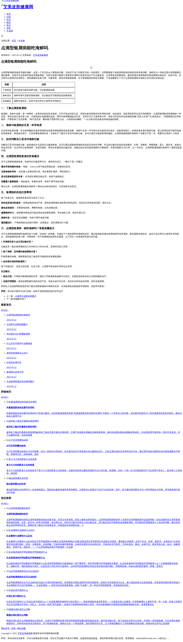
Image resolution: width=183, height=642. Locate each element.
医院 (8, 22)
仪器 (8, 17)
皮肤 (8, 28)
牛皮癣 (9, 31)
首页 (8, 14)
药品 (8, 19)
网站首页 (5, 628)
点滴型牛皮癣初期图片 (25, 296)
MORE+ (5, 310)
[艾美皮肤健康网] (2, 36)
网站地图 (21, 628)
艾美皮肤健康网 (40, 55)
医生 (8, 25)
